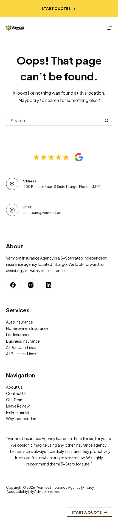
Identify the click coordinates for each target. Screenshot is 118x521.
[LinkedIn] (48, 285)
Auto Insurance (19, 321)
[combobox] (54, 120)
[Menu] (109, 27)
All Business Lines (21, 353)
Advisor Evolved (47, 492)
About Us (14, 387)
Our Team (15, 399)
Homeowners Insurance (27, 328)
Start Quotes (56, 8)
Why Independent (22, 418)
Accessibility (17, 492)
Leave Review (18, 405)
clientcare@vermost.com (43, 213)
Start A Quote (86, 512)
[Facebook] (13, 285)
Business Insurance (23, 341)
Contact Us (16, 393)
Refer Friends (18, 412)
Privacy (88, 487)
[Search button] (107, 120)
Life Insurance (18, 334)
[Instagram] (31, 285)
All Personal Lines (21, 347)
